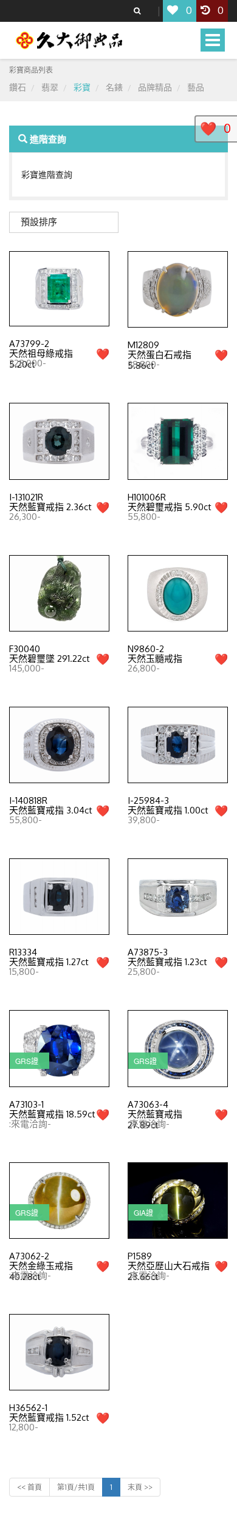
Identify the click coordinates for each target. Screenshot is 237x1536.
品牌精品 (155, 87)
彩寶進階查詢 (46, 174)
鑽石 (17, 87)
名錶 (114, 87)
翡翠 (49, 87)
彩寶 (82, 87)
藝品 (195, 87)
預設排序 (39, 221)
